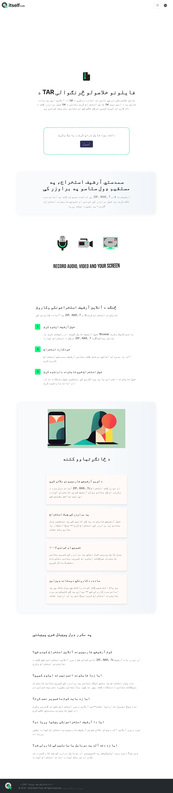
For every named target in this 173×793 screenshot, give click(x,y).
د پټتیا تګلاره (28, 784)
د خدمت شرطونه (44, 784)
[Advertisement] (86, 35)
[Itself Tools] (86, 256)
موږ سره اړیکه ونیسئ (73, 788)
